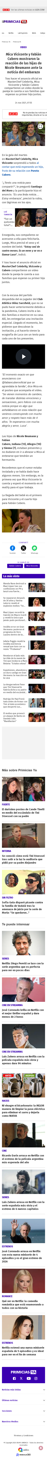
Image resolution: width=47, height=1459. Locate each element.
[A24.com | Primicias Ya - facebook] (14, 1378)
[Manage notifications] (41, 1448)
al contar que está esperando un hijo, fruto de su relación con (23, 166)
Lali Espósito (23, 33)
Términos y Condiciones (23, 1435)
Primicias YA (6, 42)
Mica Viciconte (32, 566)
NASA (34, 33)
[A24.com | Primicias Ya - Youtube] (29, 1378)
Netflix (11, 33)
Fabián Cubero (15, 566)
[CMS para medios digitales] (23, 1455)
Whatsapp (34, 553)
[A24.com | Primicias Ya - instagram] (35, 1378)
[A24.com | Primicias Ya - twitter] (21, 1378)
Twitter (23, 553)
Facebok (13, 553)
